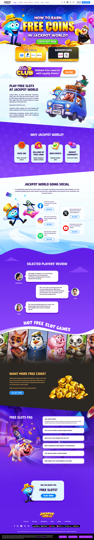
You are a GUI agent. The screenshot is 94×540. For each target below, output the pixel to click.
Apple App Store (17, 100)
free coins (22, 105)
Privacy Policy (44, 536)
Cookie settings (63, 536)
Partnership (68, 521)
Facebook (70, 189)
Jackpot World (13, 95)
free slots (19, 96)
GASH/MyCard (44, 521)
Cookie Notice (38, 536)
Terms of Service (43, 531)
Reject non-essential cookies (86, 536)
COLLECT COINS (16, 393)
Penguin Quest (34, 344)
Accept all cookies (73, 536)
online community (23, 380)
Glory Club (37, 2)
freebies (25, 384)
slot (37, 354)
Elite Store (34, 521)
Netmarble (28, 95)
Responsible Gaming (56, 531)
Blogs (52, 521)
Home (15, 2)
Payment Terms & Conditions (65, 531)
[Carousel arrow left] (3, 26)
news (32, 191)
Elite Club (31, 2)
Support (59, 521)
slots (61, 346)
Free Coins (20, 2)
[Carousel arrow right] (91, 26)
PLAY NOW (48, 495)
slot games (16, 388)
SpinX (22, 95)
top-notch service (47, 193)
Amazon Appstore (28, 100)
